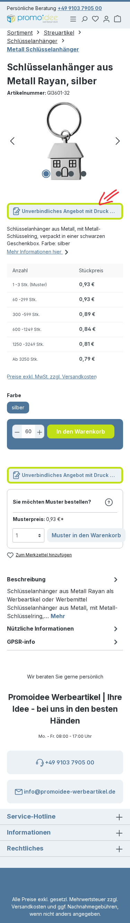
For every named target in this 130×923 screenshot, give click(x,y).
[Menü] (73, 19)
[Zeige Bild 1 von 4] (46, 174)
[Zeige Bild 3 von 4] (71, 174)
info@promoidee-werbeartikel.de (69, 791)
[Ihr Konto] (106, 19)
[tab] (63, 597)
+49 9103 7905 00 (80, 8)
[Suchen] (84, 19)
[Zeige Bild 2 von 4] (58, 174)
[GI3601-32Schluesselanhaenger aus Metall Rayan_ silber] (65, 141)
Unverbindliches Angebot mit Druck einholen (71, 211)
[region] (65, 141)
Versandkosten (28, 906)
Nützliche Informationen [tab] (40, 628)
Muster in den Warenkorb (86, 535)
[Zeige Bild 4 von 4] (83, 174)
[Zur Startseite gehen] (32, 19)
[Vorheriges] (12, 141)
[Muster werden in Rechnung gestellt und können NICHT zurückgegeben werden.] (109, 502)
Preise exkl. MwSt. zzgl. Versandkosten (52, 376)
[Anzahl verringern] (17, 431)
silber (18, 407)
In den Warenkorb (81, 431)
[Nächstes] (118, 141)
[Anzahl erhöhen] (40, 431)
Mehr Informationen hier (35, 252)
